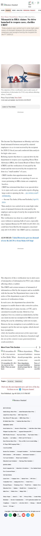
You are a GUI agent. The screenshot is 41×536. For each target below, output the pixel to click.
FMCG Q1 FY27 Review (25, 438)
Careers (5, 506)
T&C (21, 496)
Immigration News (19, 482)
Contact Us (14, 503)
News (14, 10)
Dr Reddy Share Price (8, 421)
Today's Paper (6, 496)
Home (3, 10)
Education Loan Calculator (10, 461)
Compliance (6, 503)
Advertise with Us (23, 503)
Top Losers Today (21, 434)
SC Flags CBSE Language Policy (11, 444)
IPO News (33, 478)
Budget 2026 (23, 491)
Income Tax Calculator (9, 451)
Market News (25, 478)
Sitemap (32, 503)
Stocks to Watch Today (20, 428)
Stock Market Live (8, 428)
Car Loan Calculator (8, 458)
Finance (8, 10)
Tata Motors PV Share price (10, 418)
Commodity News (7, 482)
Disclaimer (6, 500)
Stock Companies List (8, 468)
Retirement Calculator (29, 454)
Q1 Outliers (14, 438)
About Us (15, 496)
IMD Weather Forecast (9, 434)
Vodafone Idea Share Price (23, 421)
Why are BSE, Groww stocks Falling (28, 441)
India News (6, 491)
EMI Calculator (7, 454)
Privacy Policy (28, 496)
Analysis (19, 10)
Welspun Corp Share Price (10, 431)
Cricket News (29, 482)
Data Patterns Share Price (10, 441)
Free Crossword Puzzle (9, 471)
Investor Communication (17, 500)
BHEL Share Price (24, 418)
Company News (15, 478)
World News (28, 485)
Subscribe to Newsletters (22, 468)
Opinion (15, 488)
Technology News (18, 485)
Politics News (14, 491)
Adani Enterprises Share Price (26, 411)
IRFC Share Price (22, 415)
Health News (23, 488)
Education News (7, 488)
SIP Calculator (17, 454)
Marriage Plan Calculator (25, 461)
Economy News (32, 488)
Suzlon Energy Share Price (10, 411)
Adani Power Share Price (9, 415)
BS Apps (11, 506)
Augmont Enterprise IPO (25, 431)
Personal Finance (29, 10)
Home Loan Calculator (22, 458)
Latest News (6, 478)
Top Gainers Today (33, 434)
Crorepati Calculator (22, 451)
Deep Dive (5, 438)
